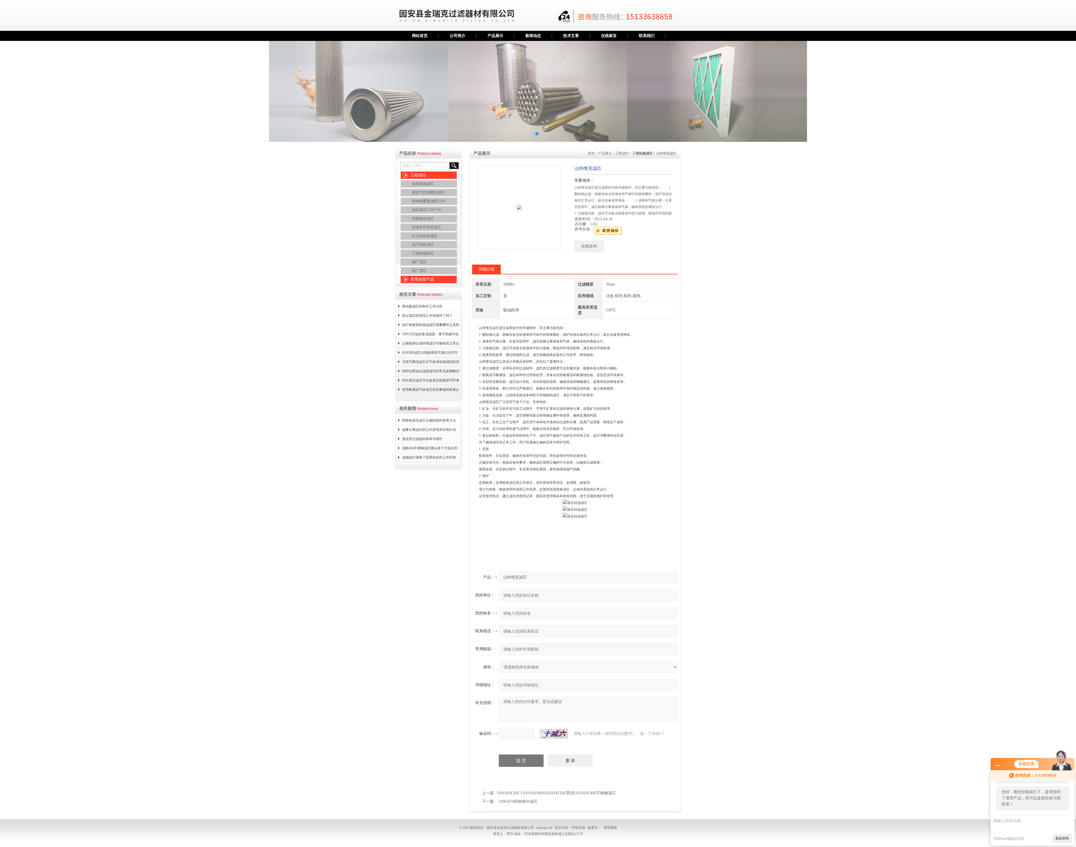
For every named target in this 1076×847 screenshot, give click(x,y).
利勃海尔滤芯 (423, 218)
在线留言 (609, 36)
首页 (591, 153)
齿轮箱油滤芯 (423, 184)
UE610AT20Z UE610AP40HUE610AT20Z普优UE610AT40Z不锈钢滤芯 (556, 793)
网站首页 (420, 36)
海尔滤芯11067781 (427, 210)
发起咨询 (1062, 838)
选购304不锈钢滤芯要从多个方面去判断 (430, 449)
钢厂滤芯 (419, 262)
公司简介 (457, 36)
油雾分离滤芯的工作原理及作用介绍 (429, 430)
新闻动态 (533, 36)
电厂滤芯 (419, 271)
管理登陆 (610, 828)
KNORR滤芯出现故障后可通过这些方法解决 (430, 354)
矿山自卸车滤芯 (424, 236)
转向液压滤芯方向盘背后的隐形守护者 (430, 380)
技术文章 (571, 36)
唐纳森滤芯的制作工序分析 (422, 306)
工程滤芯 (418, 175)
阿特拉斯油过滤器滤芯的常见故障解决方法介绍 (430, 372)
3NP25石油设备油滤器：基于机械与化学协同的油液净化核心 (430, 335)
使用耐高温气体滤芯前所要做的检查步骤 (430, 391)
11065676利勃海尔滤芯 (517, 801)
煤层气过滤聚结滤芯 (428, 192)
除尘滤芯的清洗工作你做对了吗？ (427, 316)
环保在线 (578, 828)
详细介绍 (486, 269)
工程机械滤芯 (423, 253)
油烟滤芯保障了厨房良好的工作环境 (429, 457)
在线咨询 (589, 246)
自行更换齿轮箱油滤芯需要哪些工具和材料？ (430, 326)
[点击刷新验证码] (554, 734)
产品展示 (495, 36)
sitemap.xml (544, 828)
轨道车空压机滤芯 (426, 227)
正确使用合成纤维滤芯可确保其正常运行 (430, 344)
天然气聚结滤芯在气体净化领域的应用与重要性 (430, 363)
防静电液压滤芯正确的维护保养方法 (429, 420)
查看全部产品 (422, 279)
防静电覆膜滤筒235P (428, 201)
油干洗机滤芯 (423, 244)
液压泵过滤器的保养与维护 (422, 439)
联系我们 (647, 36)
